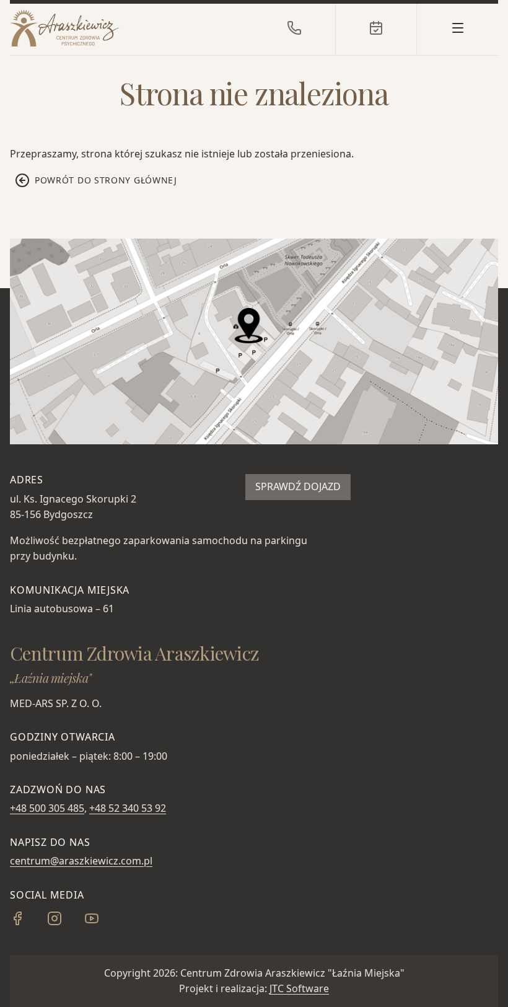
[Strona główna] (103, 28)
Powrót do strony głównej (106, 180)
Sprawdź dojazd (298, 486)
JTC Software (299, 988)
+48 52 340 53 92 (127, 808)
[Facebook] (27, 922)
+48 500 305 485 (47, 808)
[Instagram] (64, 922)
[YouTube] (101, 922)
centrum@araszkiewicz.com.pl (81, 861)
